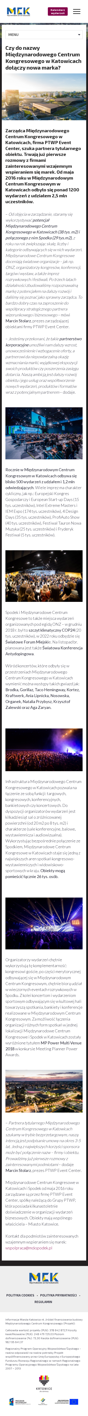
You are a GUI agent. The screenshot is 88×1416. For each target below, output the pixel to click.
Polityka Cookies (20, 1295)
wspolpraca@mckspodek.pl (28, 1247)
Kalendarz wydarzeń (58, 11)
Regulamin (43, 1302)
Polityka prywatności (58, 1295)
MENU (13, 34)
